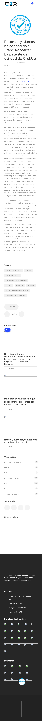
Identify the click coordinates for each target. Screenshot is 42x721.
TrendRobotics (11, 63)
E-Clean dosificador (13, 462)
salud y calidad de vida (16, 295)
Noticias (7, 65)
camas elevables (13, 276)
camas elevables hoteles (16, 280)
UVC (6, 489)
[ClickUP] (9, 526)
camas (28, 271)
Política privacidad (21, 575)
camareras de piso (14, 271)
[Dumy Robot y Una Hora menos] (31, 526)
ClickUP (9, 285)
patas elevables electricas (17, 290)
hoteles (31, 285)
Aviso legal (8, 575)
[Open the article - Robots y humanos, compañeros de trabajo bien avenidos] (20, 426)
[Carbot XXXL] (20, 526)
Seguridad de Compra (24, 578)
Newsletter (9, 473)
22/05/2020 (21, 63)
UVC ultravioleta (11, 494)
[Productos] (20, 537)
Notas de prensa (11, 478)
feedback (8, 467)
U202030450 (26, 81)
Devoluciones (9, 578)
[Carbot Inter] (31, 537)
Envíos (32, 575)
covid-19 (19, 285)
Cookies (7, 581)
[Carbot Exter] (9, 537)
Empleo (15, 581)
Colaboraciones (25, 581)
